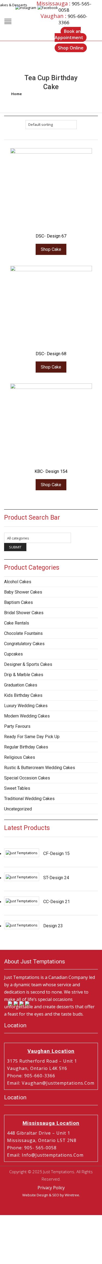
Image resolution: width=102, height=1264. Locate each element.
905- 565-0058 (40, 1148)
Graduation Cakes (20, 685)
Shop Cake (51, 249)
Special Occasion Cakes (27, 778)
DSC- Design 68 (51, 353)
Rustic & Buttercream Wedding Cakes (39, 767)
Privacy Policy (51, 1188)
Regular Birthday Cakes (26, 747)
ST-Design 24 (56, 877)
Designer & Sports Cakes (28, 664)
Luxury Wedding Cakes (26, 705)
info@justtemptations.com (53, 1155)
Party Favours (17, 726)
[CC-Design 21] (21, 901)
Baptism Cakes (18, 602)
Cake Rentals (16, 623)
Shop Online (71, 48)
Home (16, 93)
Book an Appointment (69, 34)
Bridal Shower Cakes (24, 612)
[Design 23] (21, 925)
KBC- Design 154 (51, 471)
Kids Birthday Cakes (23, 695)
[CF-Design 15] (21, 852)
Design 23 (53, 925)
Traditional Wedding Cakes (29, 798)
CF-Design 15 (56, 853)
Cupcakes (13, 654)
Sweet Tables (17, 788)
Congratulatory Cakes (24, 643)
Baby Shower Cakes (23, 592)
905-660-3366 (39, 1076)
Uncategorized (18, 809)
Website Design (35, 1195)
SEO (55, 1195)
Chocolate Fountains (23, 633)
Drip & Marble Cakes (23, 674)
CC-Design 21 (56, 901)
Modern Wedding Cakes (27, 716)
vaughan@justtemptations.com (58, 1083)
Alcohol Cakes (17, 581)
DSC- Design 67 (51, 236)
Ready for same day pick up (32, 736)
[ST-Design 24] (21, 877)
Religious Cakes (19, 757)
